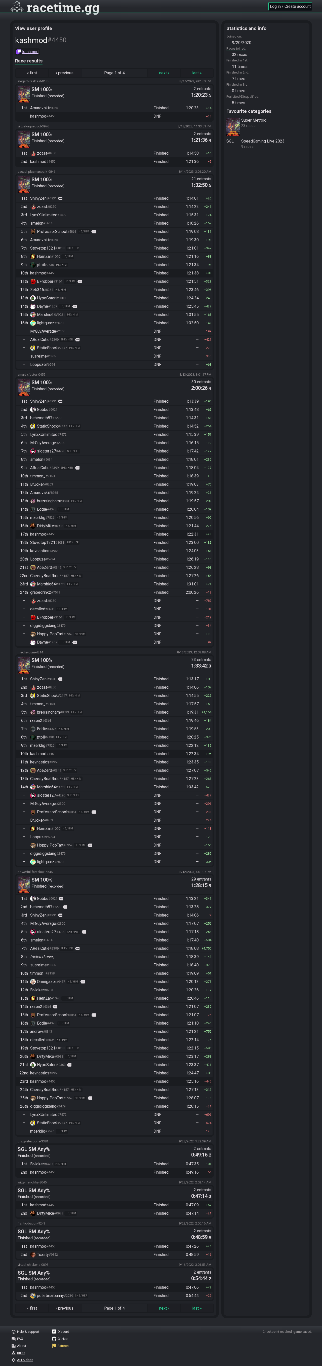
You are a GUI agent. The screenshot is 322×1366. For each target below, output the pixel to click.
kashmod (30, 51)
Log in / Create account (290, 6)
